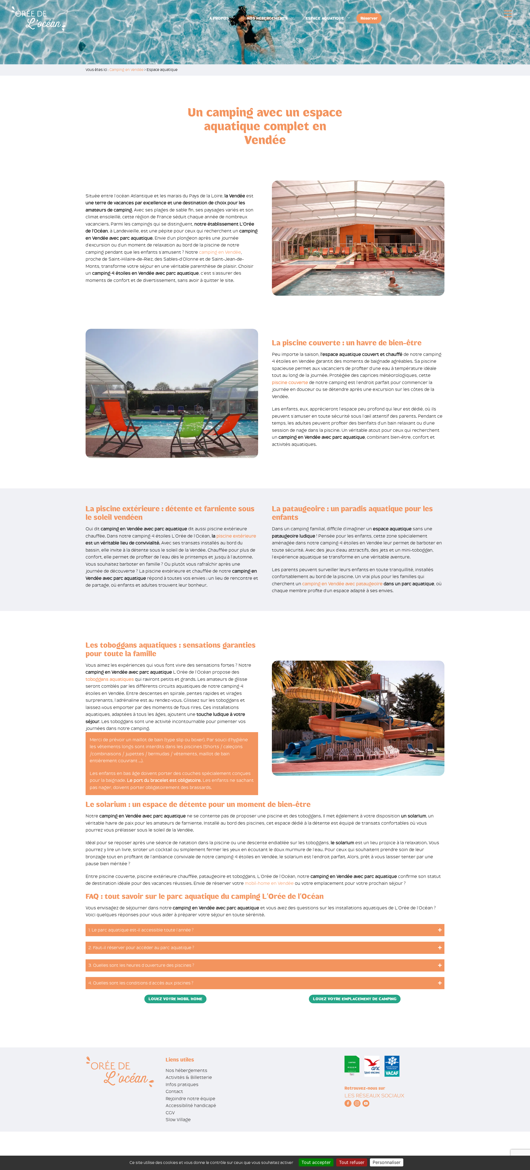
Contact (174, 1091)
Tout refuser (351, 1162)
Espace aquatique (325, 18)
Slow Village (178, 1119)
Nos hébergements (267, 18)
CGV (170, 1112)
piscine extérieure (236, 536)
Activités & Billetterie (189, 1077)
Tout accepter (316, 1162)
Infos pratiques (182, 1084)
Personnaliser (387, 1162)
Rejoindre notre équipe (190, 1098)
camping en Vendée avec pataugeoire (342, 583)
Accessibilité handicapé (191, 1105)
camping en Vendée (220, 252)
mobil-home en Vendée (269, 883)
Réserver (369, 18)
